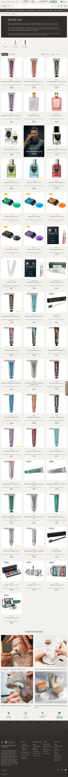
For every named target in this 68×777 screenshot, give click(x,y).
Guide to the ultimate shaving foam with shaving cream (50, 669)
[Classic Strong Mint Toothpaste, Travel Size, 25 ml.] (11, 503)
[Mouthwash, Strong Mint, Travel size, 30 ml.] (56, 135)
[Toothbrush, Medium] (56, 537)
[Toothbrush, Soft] (56, 302)
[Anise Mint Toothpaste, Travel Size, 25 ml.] (34, 302)
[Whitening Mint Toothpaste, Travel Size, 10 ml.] (56, 470)
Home (2, 13)
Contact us (3, 1)
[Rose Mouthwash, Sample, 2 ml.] (56, 235)
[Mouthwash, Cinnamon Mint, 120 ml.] (56, 168)
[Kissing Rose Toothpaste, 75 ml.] (11, 336)
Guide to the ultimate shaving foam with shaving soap (15, 705)
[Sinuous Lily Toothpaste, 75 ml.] (34, 336)
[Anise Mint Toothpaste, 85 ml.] (56, 437)
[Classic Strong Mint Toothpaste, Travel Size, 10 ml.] (34, 470)
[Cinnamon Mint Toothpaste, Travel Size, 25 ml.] (11, 67)
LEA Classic (11, 280)
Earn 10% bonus (14, 1)
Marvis (11, 79)
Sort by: (53, 54)
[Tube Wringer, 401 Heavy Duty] (11, 604)
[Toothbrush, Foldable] (11, 268)
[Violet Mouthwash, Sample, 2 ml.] (34, 268)
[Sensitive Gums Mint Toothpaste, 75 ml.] (11, 470)
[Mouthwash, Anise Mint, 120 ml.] (34, 168)
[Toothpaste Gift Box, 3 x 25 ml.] (56, 571)
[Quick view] (19, 60)
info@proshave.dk (26, 752)
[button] (66, 388)
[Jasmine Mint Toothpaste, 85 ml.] (11, 437)
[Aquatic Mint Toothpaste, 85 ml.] (11, 403)
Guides (8, 1)
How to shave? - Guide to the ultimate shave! (13, 669)
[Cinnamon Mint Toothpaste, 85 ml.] (34, 437)
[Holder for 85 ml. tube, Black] (11, 235)
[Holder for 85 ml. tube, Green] (11, 202)
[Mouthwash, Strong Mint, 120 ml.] (11, 135)
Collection (7, 13)
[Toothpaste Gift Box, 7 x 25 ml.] (11, 571)
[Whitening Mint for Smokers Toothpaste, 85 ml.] (34, 537)
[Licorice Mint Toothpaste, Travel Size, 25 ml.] (56, 67)
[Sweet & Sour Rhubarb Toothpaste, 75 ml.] (11, 302)
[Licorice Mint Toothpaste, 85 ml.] (56, 403)
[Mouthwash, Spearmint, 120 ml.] (11, 168)
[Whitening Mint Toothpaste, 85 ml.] (11, 537)
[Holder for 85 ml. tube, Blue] (34, 202)
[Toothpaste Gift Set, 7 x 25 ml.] (34, 571)
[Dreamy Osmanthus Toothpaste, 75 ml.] (56, 336)
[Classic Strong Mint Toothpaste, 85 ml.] (56, 503)
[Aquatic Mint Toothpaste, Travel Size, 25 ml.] (11, 369)
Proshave (7, 774)
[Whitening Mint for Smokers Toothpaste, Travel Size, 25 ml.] (34, 369)
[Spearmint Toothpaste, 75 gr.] (56, 268)
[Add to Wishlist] (2, 59)
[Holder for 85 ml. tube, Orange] (56, 202)
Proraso (11, 616)
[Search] (52, 6)
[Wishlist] (61, 6)
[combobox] (34, 6)
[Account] (58, 6)
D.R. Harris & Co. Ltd (57, 280)
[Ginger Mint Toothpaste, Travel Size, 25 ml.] (34, 67)
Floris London (57, 247)
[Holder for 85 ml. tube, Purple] (34, 235)
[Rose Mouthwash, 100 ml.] (56, 101)
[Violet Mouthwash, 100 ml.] (34, 101)
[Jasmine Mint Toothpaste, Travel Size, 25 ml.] (11, 101)
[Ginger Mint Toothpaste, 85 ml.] (34, 403)
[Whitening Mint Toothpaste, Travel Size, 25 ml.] (34, 503)
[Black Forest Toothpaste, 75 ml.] (56, 369)
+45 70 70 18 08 (25, 754)
